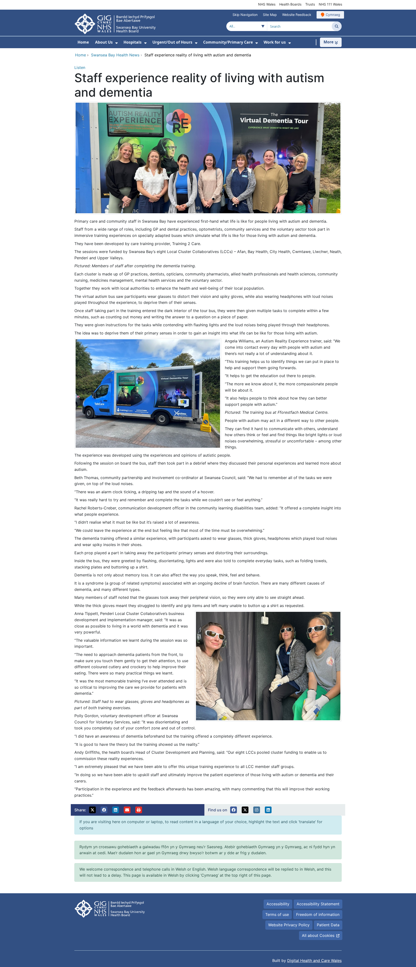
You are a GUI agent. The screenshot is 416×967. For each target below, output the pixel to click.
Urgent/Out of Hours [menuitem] (172, 42)
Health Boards (290, 4)
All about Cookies (318, 935)
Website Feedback (296, 15)
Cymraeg (333, 15)
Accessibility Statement (318, 903)
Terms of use (277, 914)
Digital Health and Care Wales (314, 960)
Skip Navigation (245, 15)
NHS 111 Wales (330, 4)
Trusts (310, 4)
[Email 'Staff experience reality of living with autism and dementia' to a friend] (127, 810)
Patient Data (328, 924)
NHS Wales (266, 4)
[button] (92, 810)
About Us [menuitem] (104, 42)
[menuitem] (116, 43)
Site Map (270, 15)
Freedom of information (317, 914)
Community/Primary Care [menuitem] (228, 42)
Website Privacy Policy (289, 924)
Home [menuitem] (83, 42)
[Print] (138, 810)
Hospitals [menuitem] (133, 42)
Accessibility (277, 903)
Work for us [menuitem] (275, 42)
